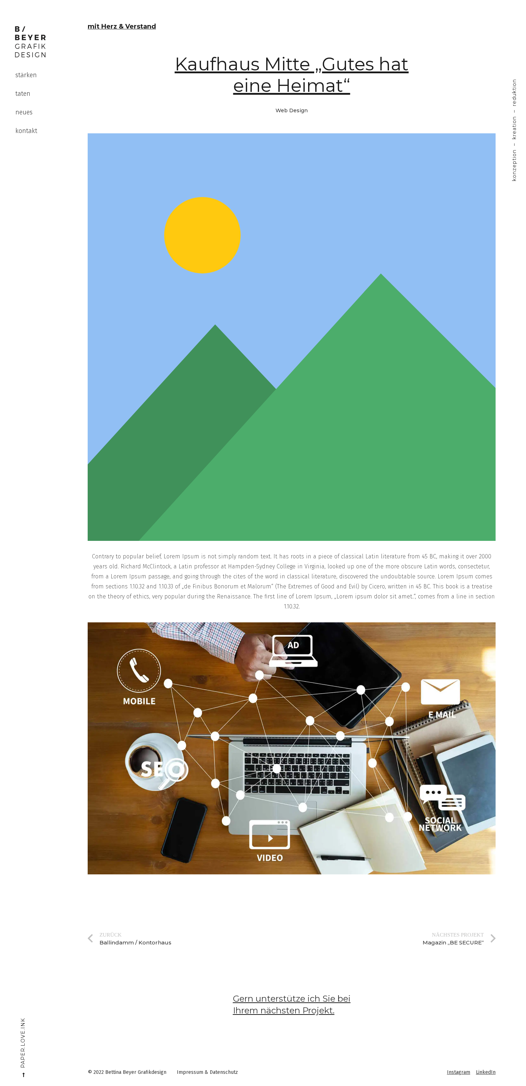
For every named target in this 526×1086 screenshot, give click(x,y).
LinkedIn (486, 1072)
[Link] (30, 42)
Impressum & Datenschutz (207, 1072)
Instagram (458, 1072)
